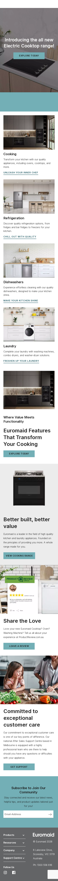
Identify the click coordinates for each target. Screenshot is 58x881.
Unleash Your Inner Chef (20, 172)
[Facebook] (14, 872)
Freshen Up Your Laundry (21, 360)
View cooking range (19, 555)
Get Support (19, 766)
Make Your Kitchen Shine (20, 300)
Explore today (29, 55)
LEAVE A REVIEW (19, 646)
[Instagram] (5, 872)
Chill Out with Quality (19, 236)
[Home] (43, 834)
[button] (14, 835)
